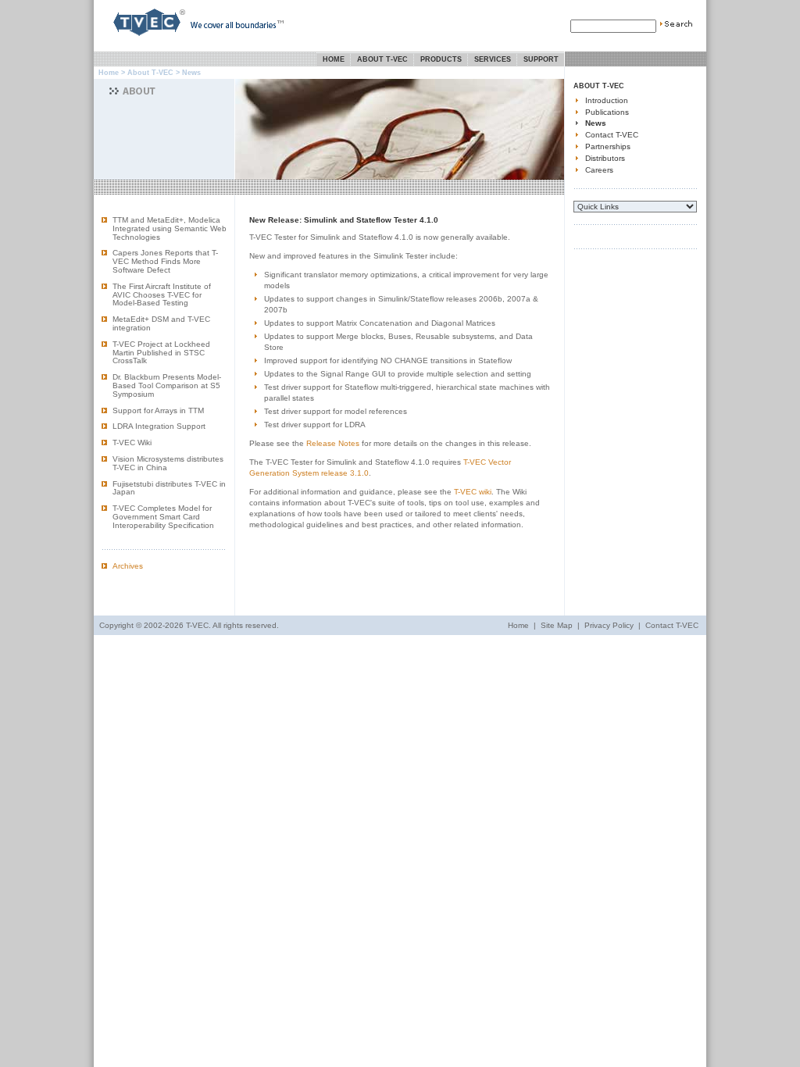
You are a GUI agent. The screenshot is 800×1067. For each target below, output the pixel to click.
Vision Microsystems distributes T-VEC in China (167, 463)
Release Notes (332, 443)
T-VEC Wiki (132, 442)
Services (492, 59)
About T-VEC (382, 59)
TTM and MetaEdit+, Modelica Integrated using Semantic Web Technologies (169, 228)
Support (541, 59)
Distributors (605, 158)
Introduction (606, 100)
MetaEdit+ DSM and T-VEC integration (161, 323)
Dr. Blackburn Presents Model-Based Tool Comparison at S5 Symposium (166, 385)
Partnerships (607, 146)
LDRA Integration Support (158, 426)
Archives (127, 566)
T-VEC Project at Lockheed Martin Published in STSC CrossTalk (161, 353)
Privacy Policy (609, 625)
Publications (607, 112)
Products (441, 59)
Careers (599, 170)
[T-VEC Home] (140, 38)
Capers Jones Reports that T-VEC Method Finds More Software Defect (165, 261)
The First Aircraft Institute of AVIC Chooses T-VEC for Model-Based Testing (161, 295)
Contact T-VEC (611, 134)
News (595, 123)
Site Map (557, 625)
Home (334, 59)
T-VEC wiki (472, 491)
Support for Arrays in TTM (158, 410)
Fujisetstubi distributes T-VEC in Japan (169, 488)
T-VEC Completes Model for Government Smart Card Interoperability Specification (163, 517)
